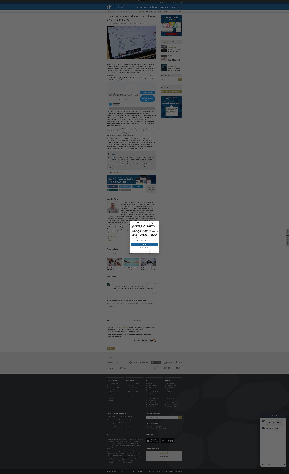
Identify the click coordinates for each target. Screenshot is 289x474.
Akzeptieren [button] (144, 244)
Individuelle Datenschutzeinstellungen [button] (144, 249)
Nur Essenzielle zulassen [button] (144, 247)
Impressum (152, 251)
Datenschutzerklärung (145, 251)
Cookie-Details (137, 251)
